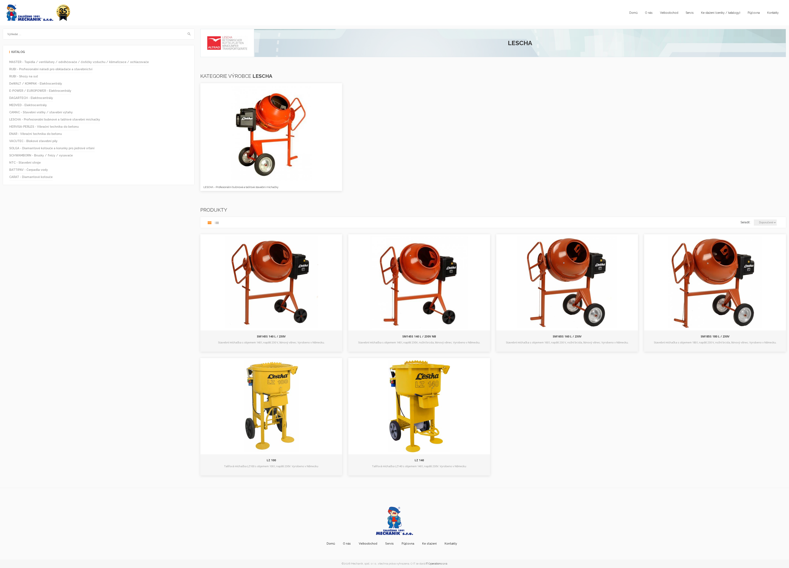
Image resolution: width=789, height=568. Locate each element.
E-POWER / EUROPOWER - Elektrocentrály (40, 90)
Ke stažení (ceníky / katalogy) (720, 12)
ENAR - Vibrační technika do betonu (35, 133)
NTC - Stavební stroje (25, 162)
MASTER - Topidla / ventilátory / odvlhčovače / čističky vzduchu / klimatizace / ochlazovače (79, 62)
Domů (633, 12)
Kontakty (773, 12)
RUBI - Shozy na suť (23, 76)
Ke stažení (429, 543)
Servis (690, 12)
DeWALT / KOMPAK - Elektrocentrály (35, 83)
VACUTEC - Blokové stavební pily (33, 141)
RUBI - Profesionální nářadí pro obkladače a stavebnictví (50, 69)
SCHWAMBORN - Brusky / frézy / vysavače (41, 155)
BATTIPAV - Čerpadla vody (28, 169)
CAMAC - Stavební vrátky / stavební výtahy (41, 112)
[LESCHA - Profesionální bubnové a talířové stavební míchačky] (271, 133)
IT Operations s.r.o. (437, 563)
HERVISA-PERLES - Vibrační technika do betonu (44, 126)
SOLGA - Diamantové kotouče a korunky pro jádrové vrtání (52, 148)
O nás (649, 12)
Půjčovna (754, 12)
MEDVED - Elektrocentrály (28, 105)
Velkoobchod (669, 12)
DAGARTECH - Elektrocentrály (31, 98)
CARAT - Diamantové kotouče (31, 177)
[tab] (209, 223)
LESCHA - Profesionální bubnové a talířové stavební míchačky (54, 119)
